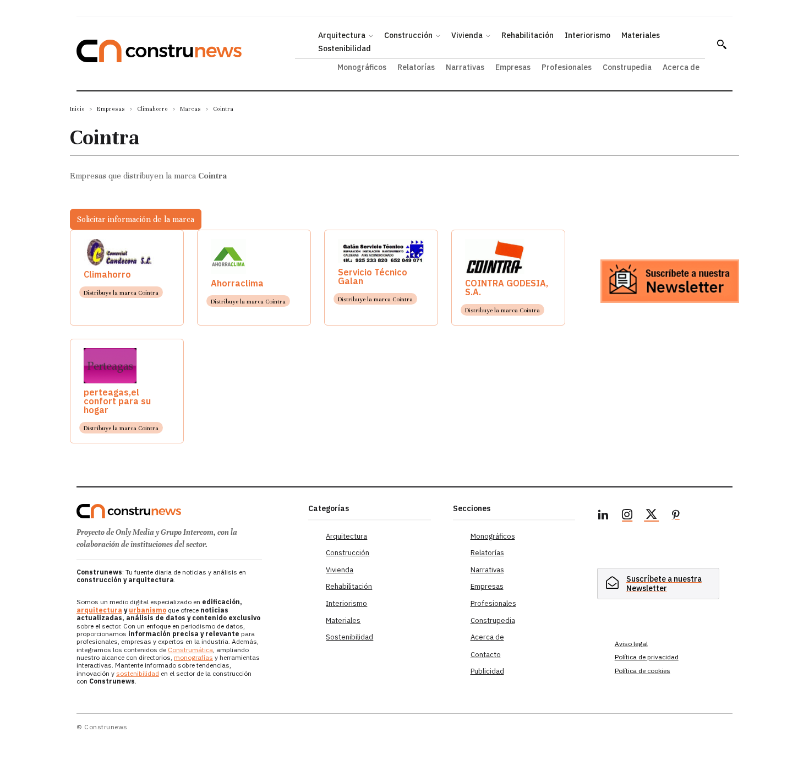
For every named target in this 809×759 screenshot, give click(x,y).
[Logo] (185, 511)
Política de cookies (642, 670)
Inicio (77, 108)
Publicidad (487, 671)
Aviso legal (631, 643)
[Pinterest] (676, 516)
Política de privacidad (647, 657)
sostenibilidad (137, 673)
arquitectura (99, 610)
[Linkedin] (603, 516)
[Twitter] (651, 516)
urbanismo (147, 610)
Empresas (111, 108)
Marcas (190, 108)
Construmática (190, 650)
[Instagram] (627, 516)
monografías (193, 657)
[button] (721, 44)
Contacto (486, 654)
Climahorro (152, 108)
